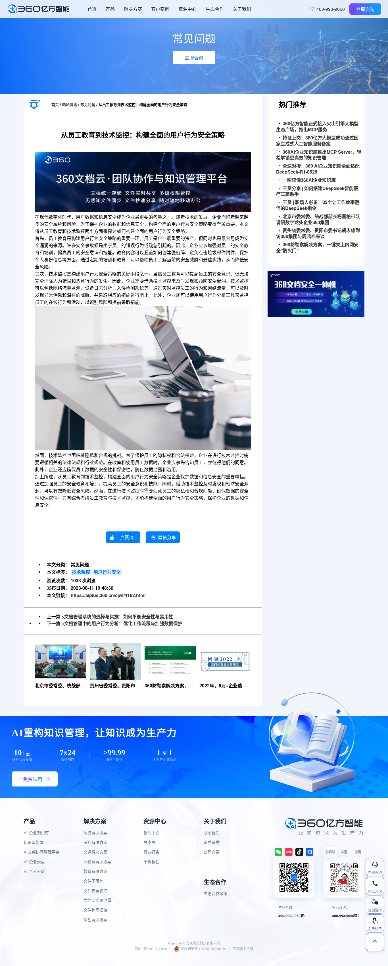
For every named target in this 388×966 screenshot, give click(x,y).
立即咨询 (365, 9)
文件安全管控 (95, 891)
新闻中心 (151, 833)
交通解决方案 (95, 852)
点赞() (127, 537)
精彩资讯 (69, 104)
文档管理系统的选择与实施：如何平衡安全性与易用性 (118, 616)
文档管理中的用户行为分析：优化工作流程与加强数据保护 (123, 623)
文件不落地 (93, 881)
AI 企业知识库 (36, 833)
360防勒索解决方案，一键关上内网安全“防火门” (317, 248)
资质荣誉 (212, 842)
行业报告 (151, 852)
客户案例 (160, 9)
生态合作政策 (216, 894)
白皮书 (149, 842)
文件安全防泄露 (97, 900)
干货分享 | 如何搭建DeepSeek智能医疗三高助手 (317, 191)
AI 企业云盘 (34, 862)
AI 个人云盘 (34, 871)
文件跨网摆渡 (95, 910)
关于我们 (242, 9)
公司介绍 (212, 852)
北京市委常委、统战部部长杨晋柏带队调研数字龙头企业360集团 (318, 220)
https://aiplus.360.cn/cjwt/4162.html (108, 595)
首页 (92, 9)
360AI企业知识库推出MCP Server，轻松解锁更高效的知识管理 (318, 155)
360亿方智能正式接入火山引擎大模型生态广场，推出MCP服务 (317, 127)
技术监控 (81, 572)
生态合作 (215, 9)
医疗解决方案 (95, 842)
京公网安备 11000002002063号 (203, 949)
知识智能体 (33, 842)
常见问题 (87, 104)
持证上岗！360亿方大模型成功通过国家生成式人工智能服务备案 (317, 141)
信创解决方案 (95, 920)
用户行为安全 (107, 572)
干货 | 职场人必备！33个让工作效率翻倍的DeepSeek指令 (317, 205)
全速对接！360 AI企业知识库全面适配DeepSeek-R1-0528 (318, 169)
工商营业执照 (243, 949)
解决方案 (133, 9)
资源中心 (187, 9)
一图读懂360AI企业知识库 (309, 180)
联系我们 (212, 833)
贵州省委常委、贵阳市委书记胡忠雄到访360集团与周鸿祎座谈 (318, 233)
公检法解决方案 (97, 862)
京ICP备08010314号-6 (151, 949)
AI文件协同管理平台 (42, 852)
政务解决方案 (95, 833)
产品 (110, 9)
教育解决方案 (95, 871)
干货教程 (151, 862)
